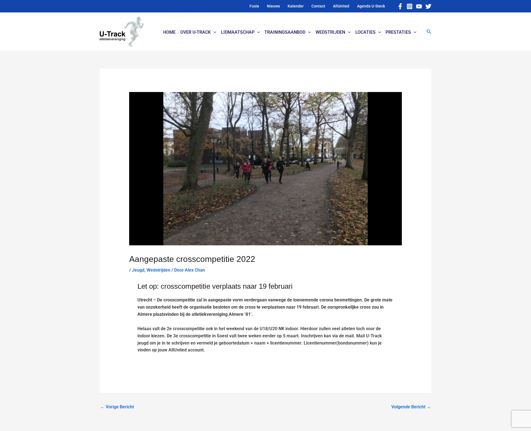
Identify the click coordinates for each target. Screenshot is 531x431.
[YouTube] (419, 6)
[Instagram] (410, 6)
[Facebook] (400, 6)
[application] (213, 32)
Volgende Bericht (411, 406)
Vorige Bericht (117, 406)
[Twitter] (428, 6)
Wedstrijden (158, 270)
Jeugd (138, 270)
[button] (428, 31)
